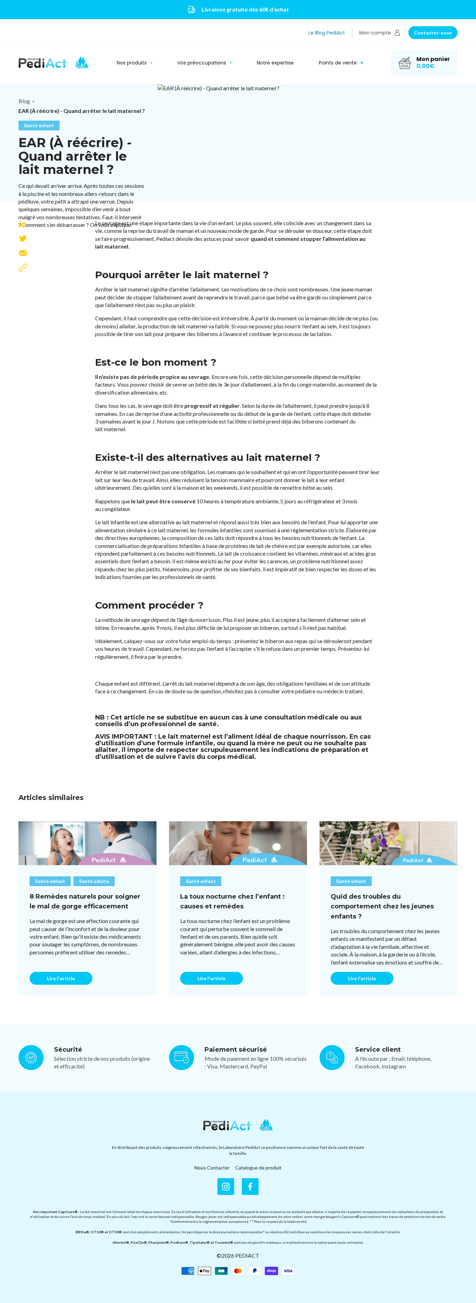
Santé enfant (39, 125)
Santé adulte (94, 881)
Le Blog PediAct (326, 32)
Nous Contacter (212, 1168)
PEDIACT (247, 1255)
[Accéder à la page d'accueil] (238, 1125)
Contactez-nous (433, 33)
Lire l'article (61, 978)
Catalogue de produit (258, 1168)
